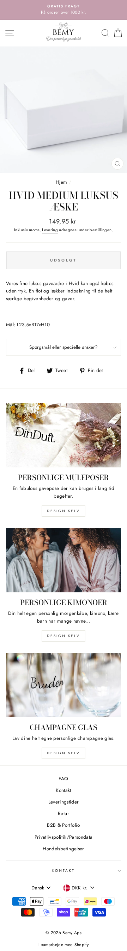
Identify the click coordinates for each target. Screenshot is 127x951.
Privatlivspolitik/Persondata (64, 836)
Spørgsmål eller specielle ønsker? (63, 347)
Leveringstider (63, 801)
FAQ (63, 778)
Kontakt (63, 790)
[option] (63, 10)
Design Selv (63, 753)
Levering (50, 230)
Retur (63, 813)
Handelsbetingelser (63, 848)
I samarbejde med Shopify (63, 944)
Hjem (61, 181)
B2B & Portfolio (63, 825)
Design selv (63, 511)
